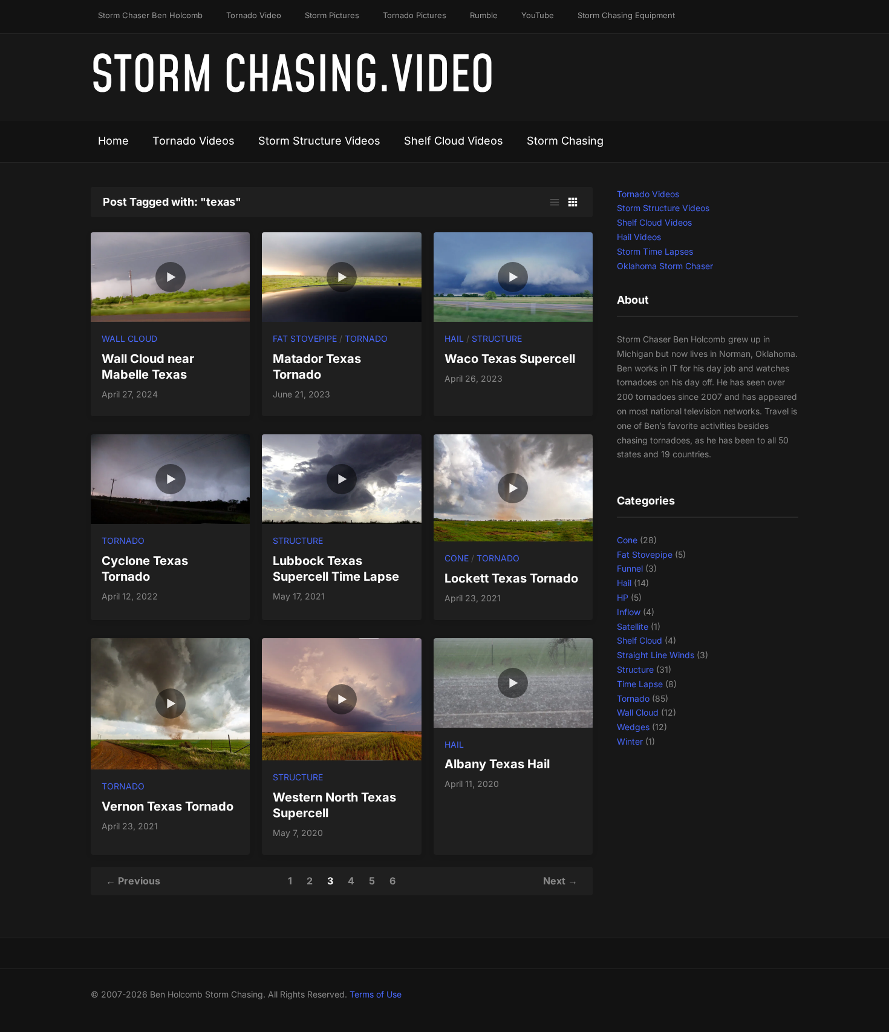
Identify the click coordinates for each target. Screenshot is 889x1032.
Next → (560, 881)
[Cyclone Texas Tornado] (170, 478)
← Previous (133, 881)
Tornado (366, 338)
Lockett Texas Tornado (511, 578)
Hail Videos (639, 237)
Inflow (628, 612)
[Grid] (573, 202)
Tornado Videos (193, 140)
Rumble (484, 15)
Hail (454, 338)
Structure (497, 338)
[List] (554, 202)
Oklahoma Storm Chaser (665, 266)
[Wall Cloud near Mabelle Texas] (170, 276)
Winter (630, 741)
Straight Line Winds (655, 655)
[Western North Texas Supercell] (341, 698)
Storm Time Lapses (655, 251)
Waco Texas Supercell (509, 358)
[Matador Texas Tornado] (341, 276)
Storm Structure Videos (319, 140)
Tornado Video (253, 15)
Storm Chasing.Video (292, 76)
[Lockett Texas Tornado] (513, 487)
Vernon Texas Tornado (167, 806)
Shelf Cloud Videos (453, 140)
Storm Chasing (565, 140)
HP (622, 597)
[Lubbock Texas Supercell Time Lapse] (341, 478)
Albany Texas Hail (497, 764)
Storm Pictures (332, 15)
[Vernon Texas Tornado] (170, 702)
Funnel (630, 568)
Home (113, 140)
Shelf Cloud (639, 640)
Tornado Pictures (414, 15)
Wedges (633, 727)
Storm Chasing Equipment (626, 15)
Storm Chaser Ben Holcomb (150, 15)
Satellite (632, 626)
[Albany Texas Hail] (513, 682)
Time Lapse (640, 684)
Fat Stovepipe (305, 338)
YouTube (537, 15)
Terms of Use (376, 994)
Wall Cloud (129, 338)
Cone (456, 558)
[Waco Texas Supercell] (513, 276)
